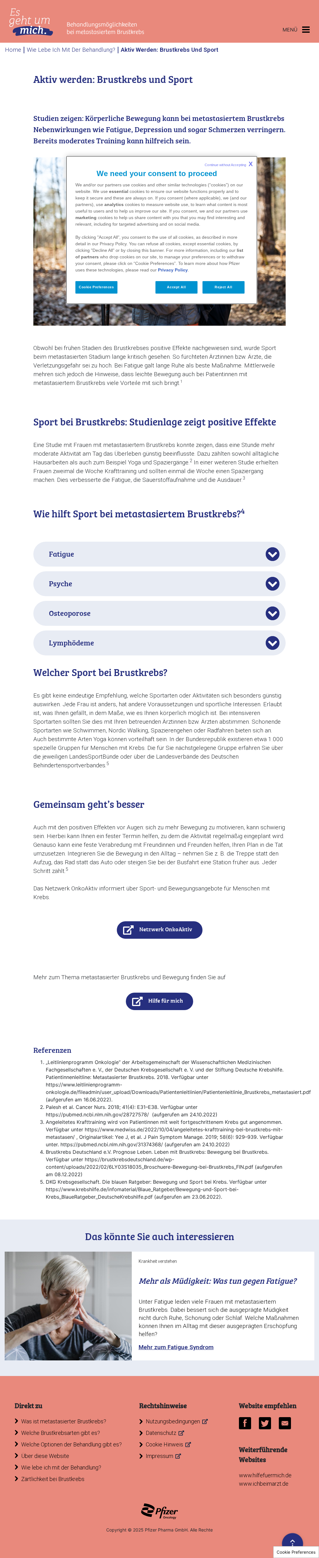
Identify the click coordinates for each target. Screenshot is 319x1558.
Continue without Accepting (229, 164)
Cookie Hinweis (164, 1444)
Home (13, 49)
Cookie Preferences (296, 1552)
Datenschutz (161, 1433)
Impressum (159, 1456)
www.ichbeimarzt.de (263, 1483)
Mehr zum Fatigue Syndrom (176, 1347)
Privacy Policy (173, 269)
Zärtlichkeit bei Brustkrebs (52, 1479)
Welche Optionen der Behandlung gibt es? (71, 1444)
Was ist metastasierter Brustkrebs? (63, 1421)
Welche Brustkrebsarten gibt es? (60, 1433)
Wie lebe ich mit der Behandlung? (61, 1467)
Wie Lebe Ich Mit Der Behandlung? (71, 49)
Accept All (176, 287)
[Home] (76, 22)
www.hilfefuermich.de (265, 1475)
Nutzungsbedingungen (173, 1421)
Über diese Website (45, 1456)
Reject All (223, 287)
